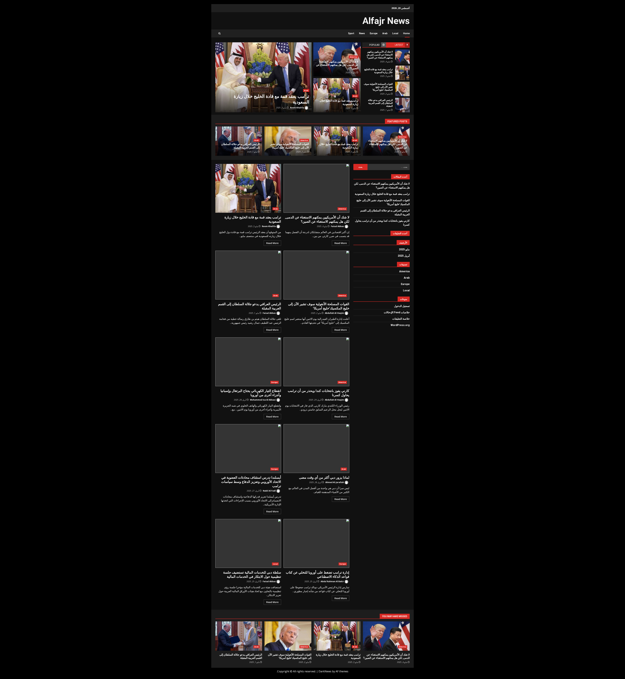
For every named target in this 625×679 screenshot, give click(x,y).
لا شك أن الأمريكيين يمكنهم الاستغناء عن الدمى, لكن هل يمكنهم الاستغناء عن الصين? (402, 56)
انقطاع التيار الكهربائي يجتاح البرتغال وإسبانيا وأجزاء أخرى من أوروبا (248, 361)
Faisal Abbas (337, 226)
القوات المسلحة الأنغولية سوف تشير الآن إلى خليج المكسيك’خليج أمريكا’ (402, 89)
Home (406, 33)
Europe (373, 33)
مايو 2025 (404, 249)
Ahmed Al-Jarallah (334, 482)
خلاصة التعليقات (401, 318)
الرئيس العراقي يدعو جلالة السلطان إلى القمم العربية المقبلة (402, 105)
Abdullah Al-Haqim (334, 313)
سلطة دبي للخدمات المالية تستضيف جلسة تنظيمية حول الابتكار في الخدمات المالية (248, 543)
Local (395, 33)
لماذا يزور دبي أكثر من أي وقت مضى (316, 448)
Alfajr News (386, 20)
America (353, 57)
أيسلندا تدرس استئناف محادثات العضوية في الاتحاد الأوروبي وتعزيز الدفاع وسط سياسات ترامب (248, 448)
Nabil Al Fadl (269, 490)
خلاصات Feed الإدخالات (397, 312)
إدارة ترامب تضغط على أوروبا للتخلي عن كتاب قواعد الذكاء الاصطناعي (316, 543)
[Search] (219, 33)
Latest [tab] (399, 45)
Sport (351, 33)
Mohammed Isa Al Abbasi (263, 399)
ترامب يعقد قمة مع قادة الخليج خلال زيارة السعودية (263, 77)
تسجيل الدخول (402, 306)
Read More (340, 243)
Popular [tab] (374, 45)
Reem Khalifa (297, 107)
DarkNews (325, 671)
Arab (384, 33)
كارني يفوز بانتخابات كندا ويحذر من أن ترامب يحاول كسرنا (316, 361)
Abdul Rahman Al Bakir (332, 581)
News (362, 33)
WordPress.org (400, 325)
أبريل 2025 (404, 255)
